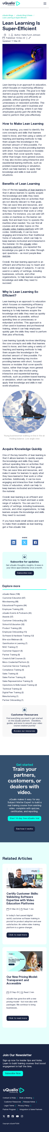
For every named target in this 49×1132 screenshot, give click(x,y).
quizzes (6, 256)
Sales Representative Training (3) (17, 681)
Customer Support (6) (12, 651)
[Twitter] (5, 1116)
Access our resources (24, 731)
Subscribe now (24, 573)
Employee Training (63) (12, 609)
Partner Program (9, 1109)
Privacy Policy (23, 1106)
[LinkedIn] (13, 542)
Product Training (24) (12, 628)
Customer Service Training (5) (16, 666)
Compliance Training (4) (13, 670)
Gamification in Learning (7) (14, 643)
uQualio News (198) (11, 594)
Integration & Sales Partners (31, 1109)
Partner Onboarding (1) (12, 700)
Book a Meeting (25, 1098)
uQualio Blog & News (24, 15)
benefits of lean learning (31, 190)
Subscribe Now (13, 1074)
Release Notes (29, 1102)
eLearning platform (12, 247)
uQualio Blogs (7, 15)
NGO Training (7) (10, 647)
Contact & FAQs (9, 1098)
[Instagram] (23, 1116)
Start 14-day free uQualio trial (24, 818)
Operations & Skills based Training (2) (19, 685)
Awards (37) (7, 617)
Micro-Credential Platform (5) (15, 662)
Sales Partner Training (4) (13, 677)
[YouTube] (18, 1116)
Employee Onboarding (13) (14, 632)
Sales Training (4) (10, 674)
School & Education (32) (13, 624)
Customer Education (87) (13, 598)
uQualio (6, 229)
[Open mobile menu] (45, 3)
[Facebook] (35, 542)
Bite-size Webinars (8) (12, 640)
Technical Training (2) (12, 689)
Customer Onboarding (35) (14, 621)
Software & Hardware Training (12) (18, 636)
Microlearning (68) (10, 602)
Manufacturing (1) (10, 696)
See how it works (24, 829)
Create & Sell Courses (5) (13, 659)
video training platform (22, 229)
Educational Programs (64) (14, 606)
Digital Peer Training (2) (13, 693)
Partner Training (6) (11, 655)
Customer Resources (12, 1102)
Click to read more (18, 935)
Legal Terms (9, 1106)
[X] (24, 542)
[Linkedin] (9, 1116)
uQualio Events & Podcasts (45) (17, 613)
